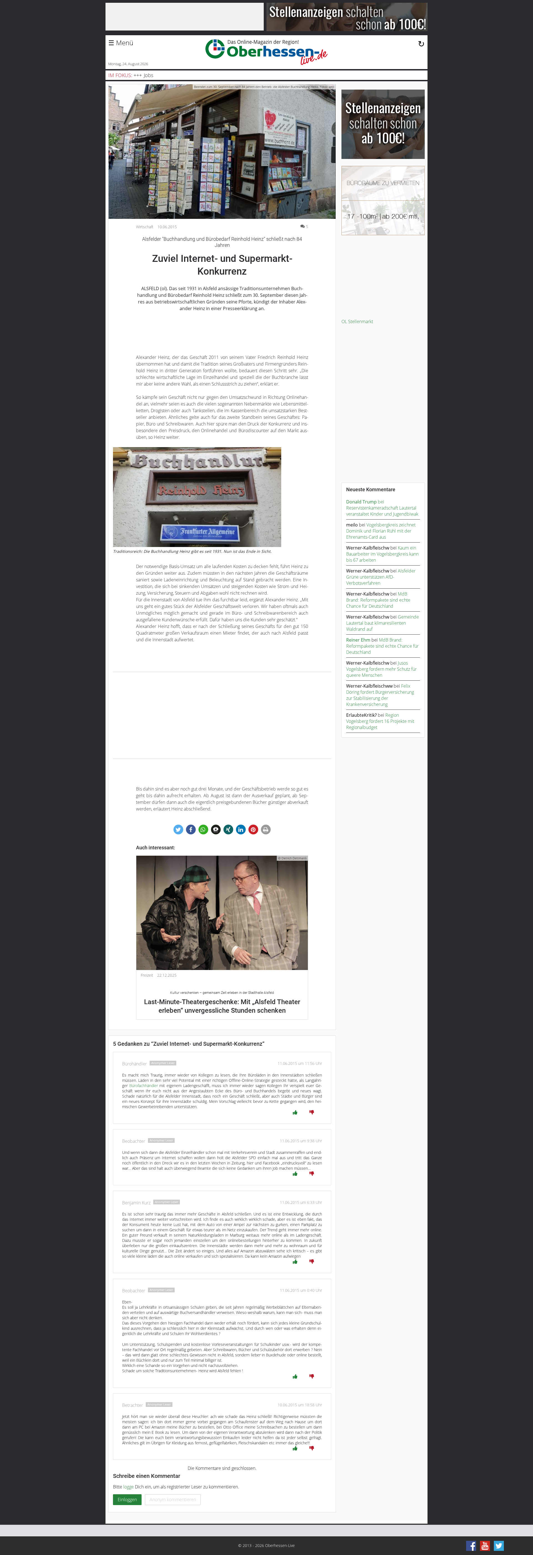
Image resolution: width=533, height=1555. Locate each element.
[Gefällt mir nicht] (312, 1112)
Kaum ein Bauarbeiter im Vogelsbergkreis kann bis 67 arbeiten (382, 554)
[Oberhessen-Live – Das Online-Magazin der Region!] (266, 52)
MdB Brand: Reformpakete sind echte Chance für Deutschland (378, 600)
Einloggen (127, 1499)
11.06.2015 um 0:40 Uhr (301, 1290)
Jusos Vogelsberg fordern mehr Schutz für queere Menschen (381, 669)
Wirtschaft (145, 226)
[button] (178, 829)
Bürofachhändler (143, 1085)
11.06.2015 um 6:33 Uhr (301, 1202)
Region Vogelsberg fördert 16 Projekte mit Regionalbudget (380, 721)
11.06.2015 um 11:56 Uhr (300, 1063)
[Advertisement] (222, 715)
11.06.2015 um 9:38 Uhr (301, 1140)
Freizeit (147, 975)
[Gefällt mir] (295, 1112)
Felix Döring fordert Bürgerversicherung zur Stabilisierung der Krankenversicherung (380, 695)
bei (365, 502)
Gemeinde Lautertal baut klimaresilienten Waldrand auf (382, 623)
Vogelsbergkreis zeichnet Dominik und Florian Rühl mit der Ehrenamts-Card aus (381, 531)
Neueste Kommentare (370, 489)
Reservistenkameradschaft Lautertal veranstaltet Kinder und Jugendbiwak (382, 511)
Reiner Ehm (358, 640)
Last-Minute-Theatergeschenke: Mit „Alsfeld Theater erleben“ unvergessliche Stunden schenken (222, 1002)
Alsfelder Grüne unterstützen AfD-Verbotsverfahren (381, 577)
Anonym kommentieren (173, 1499)
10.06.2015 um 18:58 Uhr (300, 1404)
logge (128, 1487)
